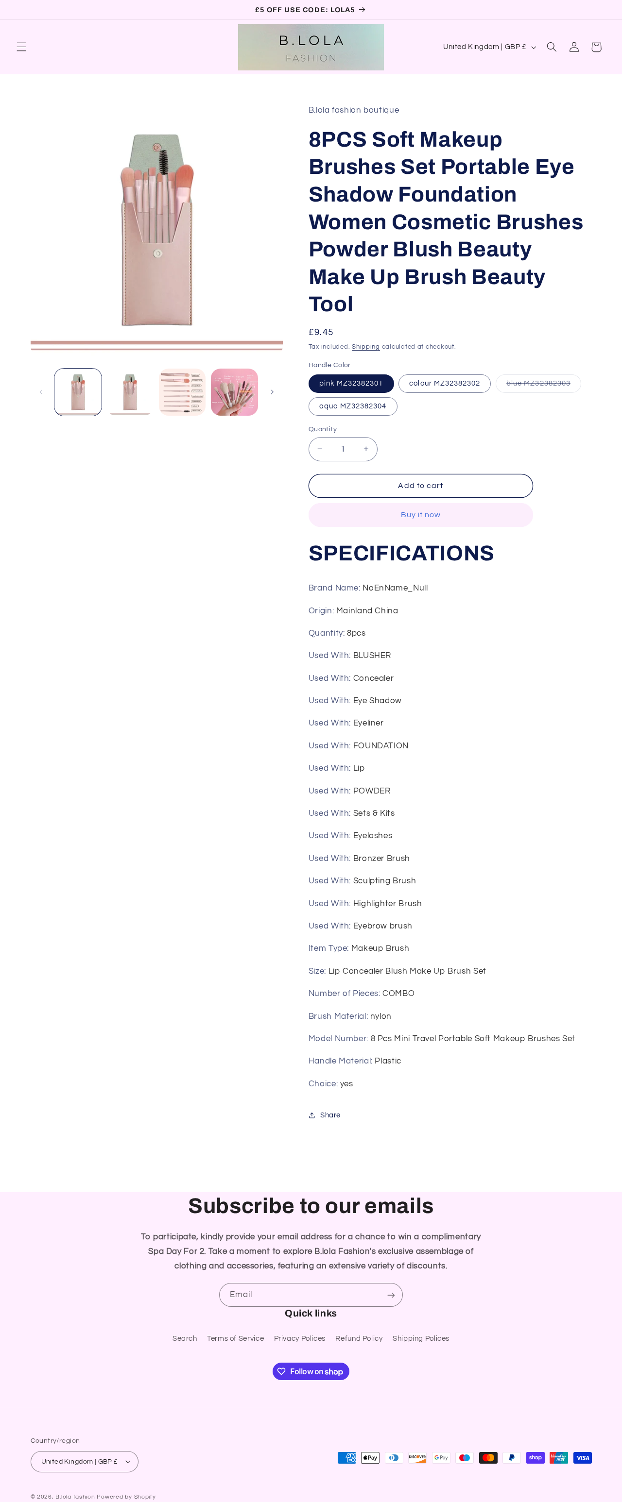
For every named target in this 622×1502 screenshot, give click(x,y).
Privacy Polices (300, 1338)
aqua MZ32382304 (353, 405)
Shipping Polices (421, 1338)
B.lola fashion (76, 1496)
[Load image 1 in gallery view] (78, 392)
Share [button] (330, 1114)
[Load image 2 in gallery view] (130, 392)
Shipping (366, 346)
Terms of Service (235, 1338)
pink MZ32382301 (351, 383)
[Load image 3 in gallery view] (182, 392)
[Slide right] (272, 392)
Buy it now (421, 515)
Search (185, 1338)
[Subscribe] (391, 1295)
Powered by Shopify (126, 1496)
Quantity (323, 428)
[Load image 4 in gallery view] (234, 392)
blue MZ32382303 (543, 385)
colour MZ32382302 (444, 383)
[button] (21, 47)
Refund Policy (358, 1338)
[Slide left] (41, 392)
